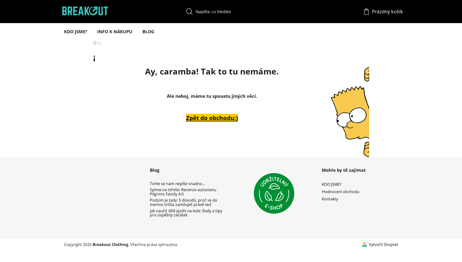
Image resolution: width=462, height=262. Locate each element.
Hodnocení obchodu (340, 191)
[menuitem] (75, 31)
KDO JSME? (331, 184)
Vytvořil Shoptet (383, 244)
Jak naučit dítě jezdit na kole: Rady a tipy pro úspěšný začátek (186, 213)
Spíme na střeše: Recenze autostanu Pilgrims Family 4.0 (183, 192)
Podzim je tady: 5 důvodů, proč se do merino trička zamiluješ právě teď (183, 202)
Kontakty (330, 199)
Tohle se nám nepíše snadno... (177, 184)
